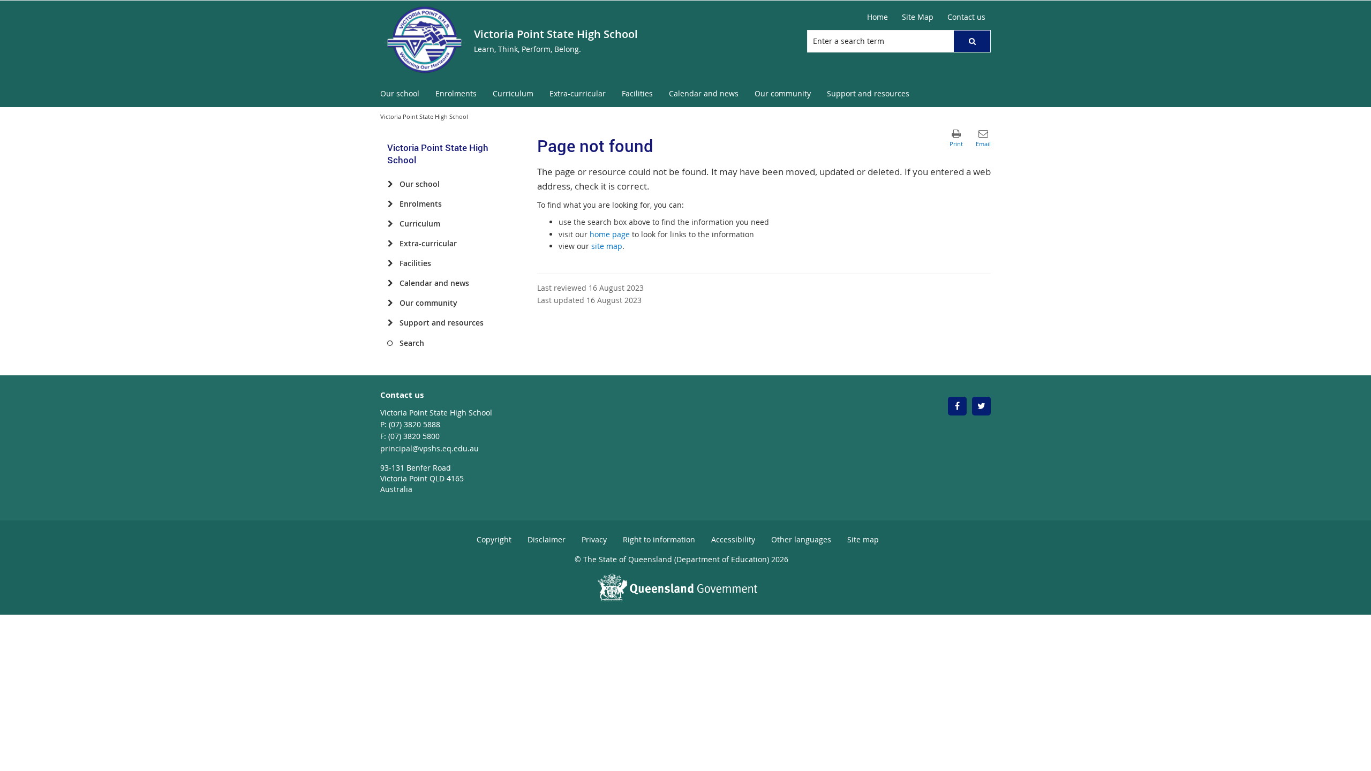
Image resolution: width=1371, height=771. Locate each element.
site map (606, 246)
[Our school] (390, 184)
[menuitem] (399, 94)
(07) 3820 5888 (414, 424)
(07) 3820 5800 (414, 436)
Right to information (659, 539)
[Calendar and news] (390, 283)
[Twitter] (981, 406)
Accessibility (733, 539)
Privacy (594, 539)
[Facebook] (957, 406)
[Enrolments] (390, 204)
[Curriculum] (390, 223)
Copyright (494, 539)
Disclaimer (547, 539)
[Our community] (390, 303)
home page (610, 234)
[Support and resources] (390, 322)
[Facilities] (390, 263)
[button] (972, 41)
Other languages (801, 539)
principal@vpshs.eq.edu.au (429, 448)
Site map (863, 539)
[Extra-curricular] (390, 243)
